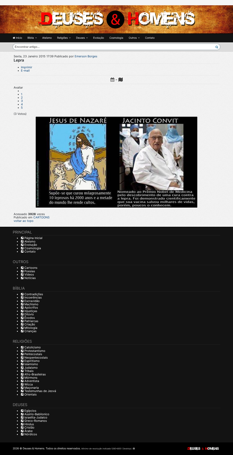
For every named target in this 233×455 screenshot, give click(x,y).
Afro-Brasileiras (34, 374)
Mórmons (30, 377)
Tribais (28, 371)
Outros (133, 37)
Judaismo (30, 367)
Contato (150, 37)
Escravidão (31, 301)
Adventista (31, 381)
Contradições (33, 294)
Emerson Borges (86, 56)
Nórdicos (30, 434)
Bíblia (30, 37)
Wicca (28, 384)
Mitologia (30, 328)
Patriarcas (30, 321)
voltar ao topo (23, 221)
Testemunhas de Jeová (39, 391)
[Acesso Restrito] (134, 448)
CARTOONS (41, 217)
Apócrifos (30, 307)
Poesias (29, 271)
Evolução (98, 37)
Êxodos (29, 318)
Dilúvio (28, 314)
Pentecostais (32, 354)
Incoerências (32, 297)
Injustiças (30, 311)
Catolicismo (32, 347)
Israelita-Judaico (35, 417)
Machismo (30, 304)
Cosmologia (116, 37)
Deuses (80, 37)
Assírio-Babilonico (36, 414)
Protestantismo (34, 351)
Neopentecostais (35, 357)
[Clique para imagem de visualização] (116, 162)
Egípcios (29, 410)
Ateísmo (47, 37)
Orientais (30, 394)
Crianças (29, 331)
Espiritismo (31, 361)
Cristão (28, 427)
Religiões (62, 37)
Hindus (28, 424)
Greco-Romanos (35, 420)
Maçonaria (31, 387)
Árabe (28, 431)
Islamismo (30, 364)
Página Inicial (32, 238)
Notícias (29, 278)
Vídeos (28, 274)
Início (18, 37)
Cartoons (30, 267)
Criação (29, 324)
